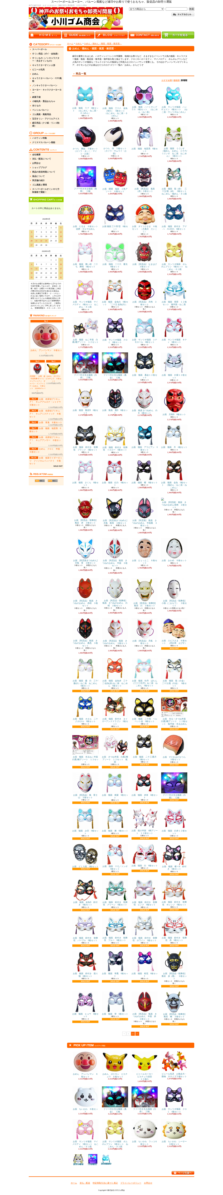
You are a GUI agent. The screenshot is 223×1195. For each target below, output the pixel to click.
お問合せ (36, 163)
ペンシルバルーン (40, 110)
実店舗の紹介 (38, 180)
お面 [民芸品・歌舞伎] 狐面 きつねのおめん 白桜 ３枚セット (115, 603)
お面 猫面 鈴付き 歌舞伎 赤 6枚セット (174, 939)
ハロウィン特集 (39, 138)
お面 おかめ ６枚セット (174, 560)
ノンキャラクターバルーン (44, 85)
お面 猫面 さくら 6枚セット (85, 483)
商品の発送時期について (43, 172)
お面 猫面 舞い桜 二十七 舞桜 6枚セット (85, 265)
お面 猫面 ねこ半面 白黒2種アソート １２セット (85, 340)
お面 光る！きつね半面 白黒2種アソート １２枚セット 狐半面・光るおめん (175, 721)
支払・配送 (85, 1183)
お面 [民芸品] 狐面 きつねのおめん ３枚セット (115, 642)
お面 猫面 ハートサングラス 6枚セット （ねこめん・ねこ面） (145, 109)
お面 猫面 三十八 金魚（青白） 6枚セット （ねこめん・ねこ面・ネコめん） (115, 112)
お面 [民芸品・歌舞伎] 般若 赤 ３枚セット (86, 521)
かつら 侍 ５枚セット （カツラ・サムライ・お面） (116, 151)
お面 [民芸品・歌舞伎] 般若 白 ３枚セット (145, 604)
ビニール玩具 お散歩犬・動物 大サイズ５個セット (174, 1075)
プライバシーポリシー (130, 1183)
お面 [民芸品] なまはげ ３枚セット (145, 265)
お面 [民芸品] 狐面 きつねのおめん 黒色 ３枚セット (85, 643)
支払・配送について (41, 159)
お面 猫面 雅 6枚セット (115, 831)
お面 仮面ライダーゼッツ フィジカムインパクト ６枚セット (45, 461)
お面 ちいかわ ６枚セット (85, 1110)
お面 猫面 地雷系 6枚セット (145, 149)
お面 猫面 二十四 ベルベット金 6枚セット (144, 720)
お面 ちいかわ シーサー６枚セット (174, 1142)
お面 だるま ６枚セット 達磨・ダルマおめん (87, 227)
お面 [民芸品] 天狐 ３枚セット (144, 642)
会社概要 (36, 154)
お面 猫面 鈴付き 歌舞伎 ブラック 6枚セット (85, 448)
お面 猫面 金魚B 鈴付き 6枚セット (85, 903)
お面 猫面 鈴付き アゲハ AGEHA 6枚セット (174, 227)
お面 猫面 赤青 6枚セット (145, 796)
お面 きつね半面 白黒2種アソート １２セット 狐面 (115, 759)
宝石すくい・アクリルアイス (45, 118)
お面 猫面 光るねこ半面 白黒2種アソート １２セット (86, 759)
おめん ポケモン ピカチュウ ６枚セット (54, 378)
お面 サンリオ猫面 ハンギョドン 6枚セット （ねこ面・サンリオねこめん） (174, 109)
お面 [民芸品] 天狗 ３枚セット (144, 303)
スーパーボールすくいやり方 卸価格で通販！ (46, 190)
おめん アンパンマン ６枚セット (46, 351)
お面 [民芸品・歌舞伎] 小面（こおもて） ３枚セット (174, 603)
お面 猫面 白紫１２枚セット (174, 376)
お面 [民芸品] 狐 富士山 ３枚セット (85, 796)
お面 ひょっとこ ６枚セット (144, 561)
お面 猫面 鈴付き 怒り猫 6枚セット (85, 974)
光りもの (36, 105)
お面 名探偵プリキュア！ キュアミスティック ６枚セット (45, 414)
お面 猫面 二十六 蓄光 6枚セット (116, 265)
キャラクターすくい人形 (43, 65)
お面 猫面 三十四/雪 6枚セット (115, 227)
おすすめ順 (167, 80)
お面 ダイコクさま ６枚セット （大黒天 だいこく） (144, 229)
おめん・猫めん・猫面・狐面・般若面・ (103, 43)
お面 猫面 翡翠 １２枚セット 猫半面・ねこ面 (174, 303)
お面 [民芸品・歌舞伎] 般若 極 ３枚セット (175, 1015)
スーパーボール (39, 49)
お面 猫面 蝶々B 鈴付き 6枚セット (174, 867)
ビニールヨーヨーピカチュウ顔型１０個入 (144, 1076)
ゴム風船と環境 (39, 185)
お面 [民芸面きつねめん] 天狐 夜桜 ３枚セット (116, 521)
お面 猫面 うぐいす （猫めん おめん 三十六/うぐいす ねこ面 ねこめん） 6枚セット (174, 152)
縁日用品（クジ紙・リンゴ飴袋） (45, 124)
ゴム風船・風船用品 (41, 114)
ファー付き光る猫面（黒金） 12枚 (114, 376)
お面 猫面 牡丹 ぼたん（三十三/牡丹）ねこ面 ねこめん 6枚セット (144, 683)
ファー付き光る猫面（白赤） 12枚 (85, 376)
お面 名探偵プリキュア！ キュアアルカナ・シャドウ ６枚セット (46, 402)
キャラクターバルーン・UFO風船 (47, 79)
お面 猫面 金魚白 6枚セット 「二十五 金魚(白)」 (115, 303)
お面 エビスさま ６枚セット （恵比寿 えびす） (174, 641)
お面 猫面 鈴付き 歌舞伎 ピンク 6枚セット (144, 903)
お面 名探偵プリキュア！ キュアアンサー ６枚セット (45, 440)
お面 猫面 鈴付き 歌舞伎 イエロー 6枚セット (115, 448)
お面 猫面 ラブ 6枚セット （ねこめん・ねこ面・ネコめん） (85, 110)
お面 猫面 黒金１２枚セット (144, 376)
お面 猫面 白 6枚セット (145, 865)
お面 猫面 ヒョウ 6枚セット (85, 1015)
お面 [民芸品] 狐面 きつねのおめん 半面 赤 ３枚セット (145, 1016)
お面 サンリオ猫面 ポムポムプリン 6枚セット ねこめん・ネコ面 (174, 266)
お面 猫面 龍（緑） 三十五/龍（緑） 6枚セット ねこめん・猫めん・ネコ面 (175, 191)
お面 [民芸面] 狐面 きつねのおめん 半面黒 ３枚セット (144, 523)
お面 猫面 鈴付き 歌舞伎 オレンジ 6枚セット (174, 903)
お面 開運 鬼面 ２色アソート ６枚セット (115, 190)
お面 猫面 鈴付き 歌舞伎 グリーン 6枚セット (115, 903)
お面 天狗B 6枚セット (174, 414)
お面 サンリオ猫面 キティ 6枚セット (174, 340)
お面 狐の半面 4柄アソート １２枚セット (145, 831)
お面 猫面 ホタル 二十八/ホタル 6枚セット (85, 720)
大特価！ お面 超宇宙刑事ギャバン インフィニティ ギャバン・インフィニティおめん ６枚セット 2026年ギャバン (37, 383)
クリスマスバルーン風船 (43, 142)
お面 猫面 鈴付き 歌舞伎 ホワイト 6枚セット (144, 939)
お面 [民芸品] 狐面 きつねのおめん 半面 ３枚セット (115, 563)
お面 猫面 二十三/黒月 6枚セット (146, 758)
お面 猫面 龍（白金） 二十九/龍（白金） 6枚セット (175, 683)
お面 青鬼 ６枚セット (50, 422)
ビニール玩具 (38, 69)
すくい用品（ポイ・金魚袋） (45, 53)
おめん (35, 74)
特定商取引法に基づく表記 (105, 1183)
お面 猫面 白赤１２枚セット (174, 832)
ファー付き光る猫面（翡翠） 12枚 (85, 190)
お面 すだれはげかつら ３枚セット (174, 758)
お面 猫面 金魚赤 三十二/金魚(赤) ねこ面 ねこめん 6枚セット (115, 683)
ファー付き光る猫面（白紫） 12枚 (174, 796)
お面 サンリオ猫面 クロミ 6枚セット (115, 341)
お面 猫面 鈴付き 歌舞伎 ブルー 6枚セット (115, 939)
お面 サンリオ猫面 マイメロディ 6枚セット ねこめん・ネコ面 (85, 304)
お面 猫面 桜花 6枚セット (145, 974)
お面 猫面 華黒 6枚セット (115, 974)
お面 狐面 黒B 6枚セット (115, 411)
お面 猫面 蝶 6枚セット (145, 482)
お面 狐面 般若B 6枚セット (85, 411)
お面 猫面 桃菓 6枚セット (115, 796)
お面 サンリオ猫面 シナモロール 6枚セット (144, 340)
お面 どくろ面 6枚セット (85, 866)
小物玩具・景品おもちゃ (43, 101)
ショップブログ (39, 167)
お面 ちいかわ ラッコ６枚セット (144, 1142)
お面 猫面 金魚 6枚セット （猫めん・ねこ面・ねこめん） (174, 485)
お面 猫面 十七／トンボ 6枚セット (116, 867)
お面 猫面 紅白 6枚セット (115, 483)
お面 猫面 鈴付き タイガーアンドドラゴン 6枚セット (115, 721)
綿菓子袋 (36, 97)
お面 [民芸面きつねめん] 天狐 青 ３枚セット (86, 561)
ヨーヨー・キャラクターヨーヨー (46, 91)
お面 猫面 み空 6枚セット (85, 832)
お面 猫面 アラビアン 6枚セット (145, 448)
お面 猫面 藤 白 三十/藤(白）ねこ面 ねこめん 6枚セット (86, 683)
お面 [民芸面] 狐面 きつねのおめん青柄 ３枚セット (174, 505)
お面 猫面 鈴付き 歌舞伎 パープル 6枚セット (85, 939)
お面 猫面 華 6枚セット (115, 1014)
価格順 (176, 80)
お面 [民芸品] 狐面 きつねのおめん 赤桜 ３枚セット (85, 603)
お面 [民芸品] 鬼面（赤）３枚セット (144, 190)
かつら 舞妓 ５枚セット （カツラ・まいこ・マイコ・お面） (86, 151)
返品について (38, 176)
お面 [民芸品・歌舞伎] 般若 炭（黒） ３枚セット (174, 976)
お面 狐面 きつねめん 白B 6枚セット (144, 411)
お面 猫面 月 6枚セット (174, 447)
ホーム (70, 43)
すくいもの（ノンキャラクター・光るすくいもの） (45, 59)
